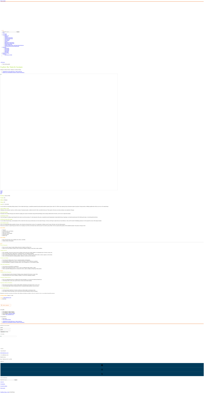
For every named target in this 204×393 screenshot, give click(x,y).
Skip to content (2, 0)
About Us (2, 381)
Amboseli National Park (9, 38)
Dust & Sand (7, 50)
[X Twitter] (102, 374)
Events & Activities (6, 52)
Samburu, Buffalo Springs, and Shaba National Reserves (14, 45)
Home (4, 32)
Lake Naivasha (7, 39)
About (6, 33)
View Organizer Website (7, 319)
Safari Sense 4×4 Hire (8, 54)
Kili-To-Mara (7, 49)
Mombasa (6, 36)
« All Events (2, 62)
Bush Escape (7, 48)
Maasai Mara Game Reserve (9, 42)
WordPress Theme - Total (4, 392)
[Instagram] (102, 369)
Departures (4, 47)
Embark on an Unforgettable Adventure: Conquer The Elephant (14, 72)
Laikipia (6, 41)
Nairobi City (7, 35)
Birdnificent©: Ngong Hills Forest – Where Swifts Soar (12, 71)
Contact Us (4, 53)
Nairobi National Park (8, 44)
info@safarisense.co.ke (7, 297)
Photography (2, 388)
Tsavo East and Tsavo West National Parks (12, 46)
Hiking (14, 313)
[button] (3, 30)
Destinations (5, 34)
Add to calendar (6, 305)
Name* (1, 327)
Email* (1, 329)
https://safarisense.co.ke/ (10, 314)
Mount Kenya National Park (9, 43)
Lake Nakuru (7, 40)
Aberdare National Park (9, 37)
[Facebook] (102, 365)
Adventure (10, 313)
